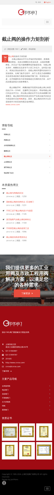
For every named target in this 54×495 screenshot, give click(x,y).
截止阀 (11, 56)
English (48, 2)
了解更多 (25, 293)
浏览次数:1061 (13, 49)
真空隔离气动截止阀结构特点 (18, 219)
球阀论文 (7, 134)
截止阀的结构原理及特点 (16, 237)
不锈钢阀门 (6, 398)
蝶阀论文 (7, 151)
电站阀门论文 (9, 173)
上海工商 (4, 483)
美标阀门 (5, 394)
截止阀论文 (8, 156)
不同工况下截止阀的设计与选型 (19, 210)
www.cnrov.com (13, 104)
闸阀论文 (7, 140)
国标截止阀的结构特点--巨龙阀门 (20, 201)
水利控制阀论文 (9, 145)
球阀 (3, 406)
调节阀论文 (8, 167)
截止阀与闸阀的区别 (14, 193)
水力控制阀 (6, 402)
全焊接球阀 (6, 386)
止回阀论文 (8, 162)
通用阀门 (5, 410)
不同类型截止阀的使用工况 (17, 228)
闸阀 (21, 98)
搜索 (39, 2)
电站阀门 (5, 390)
